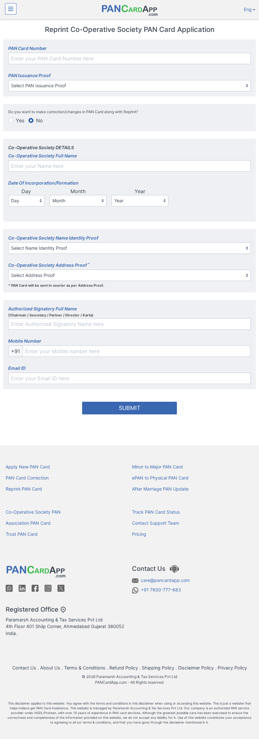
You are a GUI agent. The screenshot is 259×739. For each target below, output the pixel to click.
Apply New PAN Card (28, 466)
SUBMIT (130, 408)
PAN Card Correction (27, 477)
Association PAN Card (28, 523)
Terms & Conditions (84, 667)
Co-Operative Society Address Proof (49, 265)
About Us (50, 667)
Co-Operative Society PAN (33, 512)
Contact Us (24, 667)
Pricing (139, 534)
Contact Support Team (155, 523)
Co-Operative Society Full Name (42, 155)
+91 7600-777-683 (161, 589)
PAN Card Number (27, 48)
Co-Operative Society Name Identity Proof (53, 238)
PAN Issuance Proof (29, 75)
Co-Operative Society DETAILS (41, 147)
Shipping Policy (158, 667)
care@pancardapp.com (165, 580)
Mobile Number (24, 341)
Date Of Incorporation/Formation (43, 183)
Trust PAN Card (22, 534)
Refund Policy (123, 667)
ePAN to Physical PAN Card (160, 477)
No (39, 120)
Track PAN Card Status (156, 512)
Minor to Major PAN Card (157, 466)
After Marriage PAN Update (160, 489)
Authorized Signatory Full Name (42, 308)
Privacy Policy (232, 667)
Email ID (17, 368)
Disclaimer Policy (196, 667)
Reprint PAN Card (24, 489)
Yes (20, 120)
